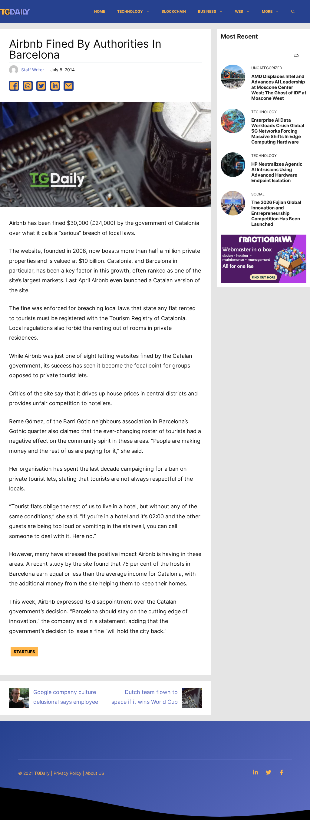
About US (94, 773)
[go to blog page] (296, 55)
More (267, 11)
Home (99, 11)
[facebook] (14, 86)
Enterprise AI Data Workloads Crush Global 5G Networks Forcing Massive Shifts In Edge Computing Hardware (277, 131)
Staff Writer (32, 69)
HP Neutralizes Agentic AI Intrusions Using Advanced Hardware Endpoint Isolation (276, 172)
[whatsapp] (28, 86)
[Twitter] (268, 772)
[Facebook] (281, 772)
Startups (24, 651)
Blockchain (174, 11)
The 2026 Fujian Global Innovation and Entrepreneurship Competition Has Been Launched (276, 213)
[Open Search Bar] (293, 11)
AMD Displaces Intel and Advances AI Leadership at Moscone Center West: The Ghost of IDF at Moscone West (278, 87)
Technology (130, 11)
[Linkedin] (255, 772)
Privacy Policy (67, 773)
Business (207, 11)
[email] (69, 86)
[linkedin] (55, 86)
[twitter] (41, 86)
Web (239, 11)
